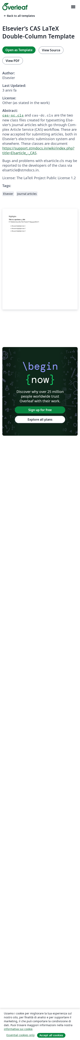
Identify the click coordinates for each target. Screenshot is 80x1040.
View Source (51, 50)
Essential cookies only (20, 1035)
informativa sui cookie (18, 1029)
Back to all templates (19, 16)
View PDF (13, 61)
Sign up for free (40, 410)
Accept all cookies (51, 1035)
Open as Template (18, 50)
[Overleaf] (15, 6)
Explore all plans (40, 419)
